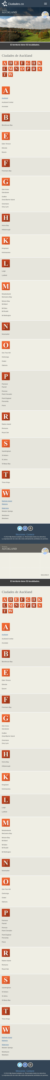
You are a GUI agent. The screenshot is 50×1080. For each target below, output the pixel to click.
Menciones (20, 534)
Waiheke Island (7, 501)
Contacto (30, 534)
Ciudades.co (16, 3)
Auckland (5, 98)
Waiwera (5, 504)
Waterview (5, 508)
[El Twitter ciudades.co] (19, 528)
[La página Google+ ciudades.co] (30, 528)
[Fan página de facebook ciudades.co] (25, 528)
